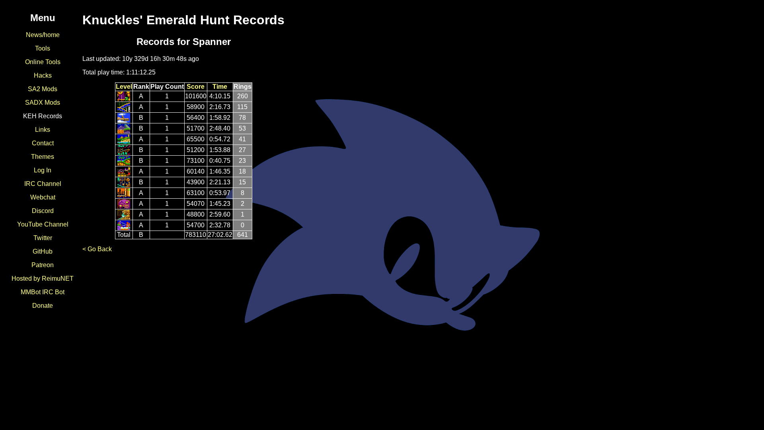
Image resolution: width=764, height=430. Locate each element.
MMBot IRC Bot (42, 292)
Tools (42, 48)
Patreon (42, 265)
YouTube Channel (42, 224)
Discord (43, 210)
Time (219, 86)
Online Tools (42, 62)
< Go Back (97, 249)
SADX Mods (42, 102)
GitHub (43, 251)
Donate (42, 305)
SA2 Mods (42, 89)
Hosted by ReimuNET (43, 278)
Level (124, 86)
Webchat (42, 197)
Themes (42, 156)
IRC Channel (42, 183)
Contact (43, 143)
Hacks (43, 75)
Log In (42, 170)
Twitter (42, 238)
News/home (43, 34)
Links (42, 129)
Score (196, 86)
